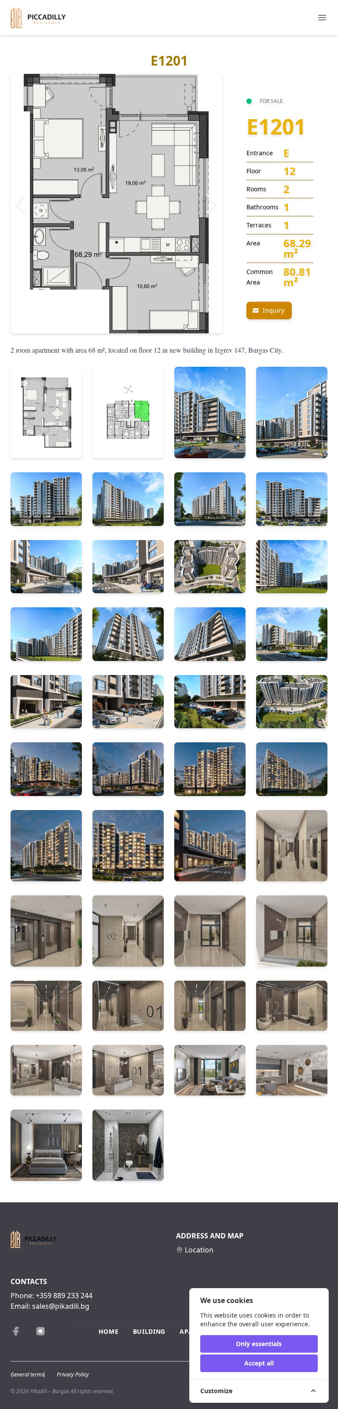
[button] (21, 203)
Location (199, 1250)
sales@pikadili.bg (60, 1306)
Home (109, 1331)
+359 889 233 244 (64, 1295)
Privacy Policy (73, 1374)
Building (149, 1331)
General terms (27, 1374)
